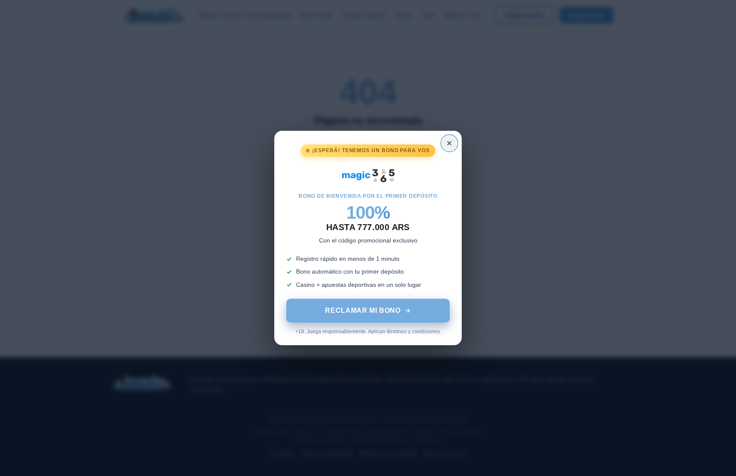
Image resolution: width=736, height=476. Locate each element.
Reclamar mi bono (362, 310)
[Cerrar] (449, 143)
